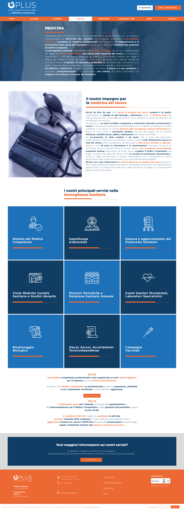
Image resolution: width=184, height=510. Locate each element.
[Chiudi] (182, 506)
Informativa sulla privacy (92, 507)
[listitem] (35, 233)
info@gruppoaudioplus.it (69, 492)
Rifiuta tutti (164, 507)
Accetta (175, 507)
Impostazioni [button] (153, 507)
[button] (92, 396)
